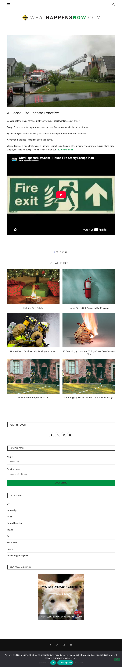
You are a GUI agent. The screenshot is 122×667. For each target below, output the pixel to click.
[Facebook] (50, 644)
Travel (10, 530)
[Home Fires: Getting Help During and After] (33, 330)
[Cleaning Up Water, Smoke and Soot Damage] (88, 376)
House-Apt (12, 510)
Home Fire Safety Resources (33, 397)
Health (10, 517)
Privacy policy (65, 662)
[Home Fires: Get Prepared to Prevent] (88, 286)
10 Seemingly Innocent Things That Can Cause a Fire (89, 353)
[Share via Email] (66, 252)
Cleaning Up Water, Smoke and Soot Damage (88, 397)
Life (9, 504)
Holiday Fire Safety (33, 308)
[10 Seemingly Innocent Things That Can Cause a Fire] (88, 330)
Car (8, 536)
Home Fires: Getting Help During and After (33, 351)
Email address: (14, 469)
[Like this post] (57, 252)
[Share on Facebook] (60, 252)
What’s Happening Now (17, 555)
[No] (117, 659)
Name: (10, 457)
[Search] (113, 4)
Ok (53, 662)
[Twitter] (57, 644)
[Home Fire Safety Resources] (33, 376)
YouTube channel (64, 150)
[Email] (71, 644)
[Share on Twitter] (63, 252)
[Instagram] (64, 644)
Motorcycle (12, 542)
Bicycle (10, 549)
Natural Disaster (14, 523)
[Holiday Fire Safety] (33, 286)
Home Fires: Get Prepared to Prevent (89, 308)
